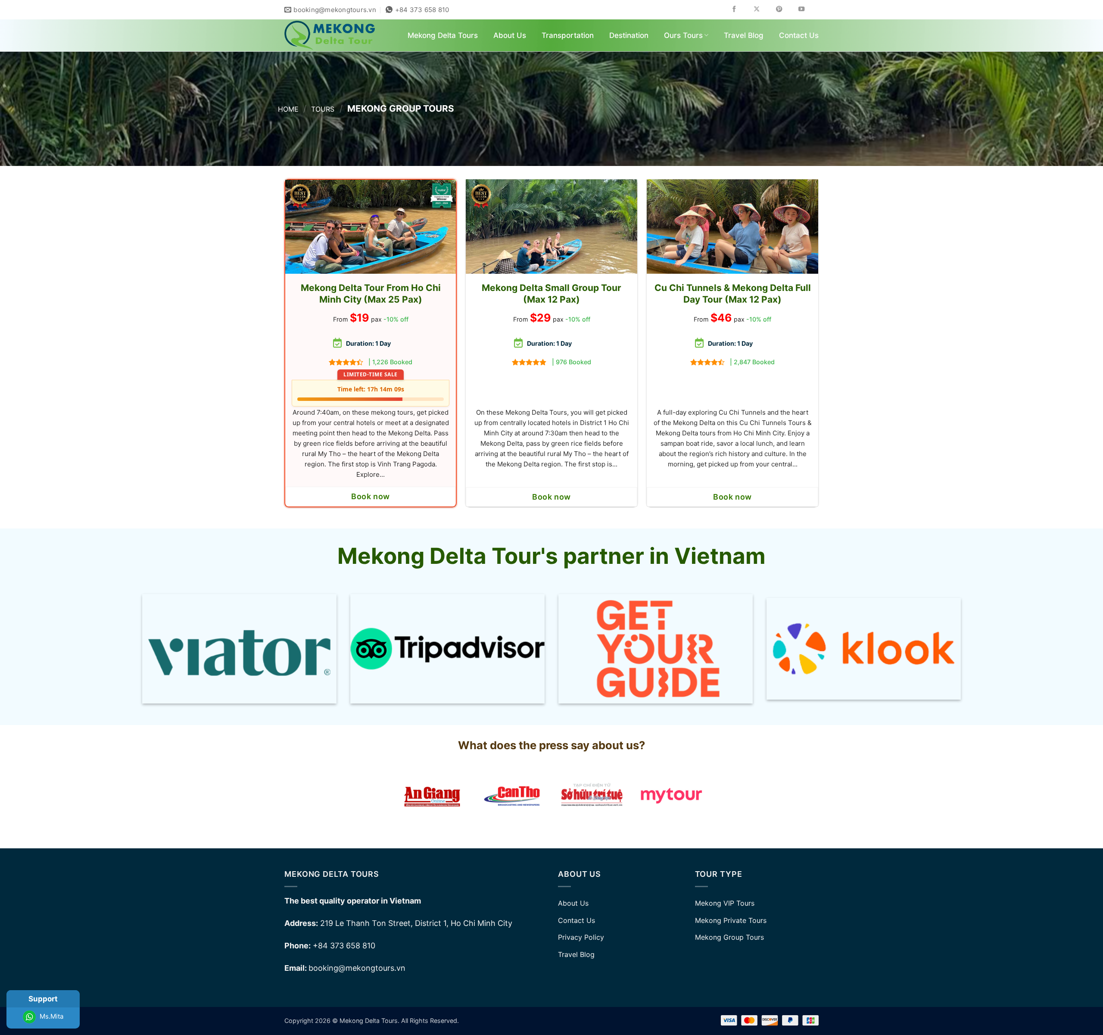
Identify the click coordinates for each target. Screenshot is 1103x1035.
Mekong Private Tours (730, 920)
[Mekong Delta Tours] (329, 35)
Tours (322, 109)
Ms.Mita (50, 1016)
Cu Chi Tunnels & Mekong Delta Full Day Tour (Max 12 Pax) (732, 293)
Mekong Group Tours (729, 937)
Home (288, 109)
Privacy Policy (581, 937)
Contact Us (799, 35)
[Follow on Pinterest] (785, 9)
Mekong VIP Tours (724, 903)
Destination (628, 35)
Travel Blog (743, 35)
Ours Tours (683, 35)
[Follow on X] (763, 9)
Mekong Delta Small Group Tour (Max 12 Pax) (551, 293)
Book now (370, 496)
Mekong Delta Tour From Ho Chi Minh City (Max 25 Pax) (371, 293)
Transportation (568, 35)
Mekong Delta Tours (443, 35)
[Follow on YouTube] (807, 9)
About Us (509, 35)
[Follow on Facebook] (740, 9)
